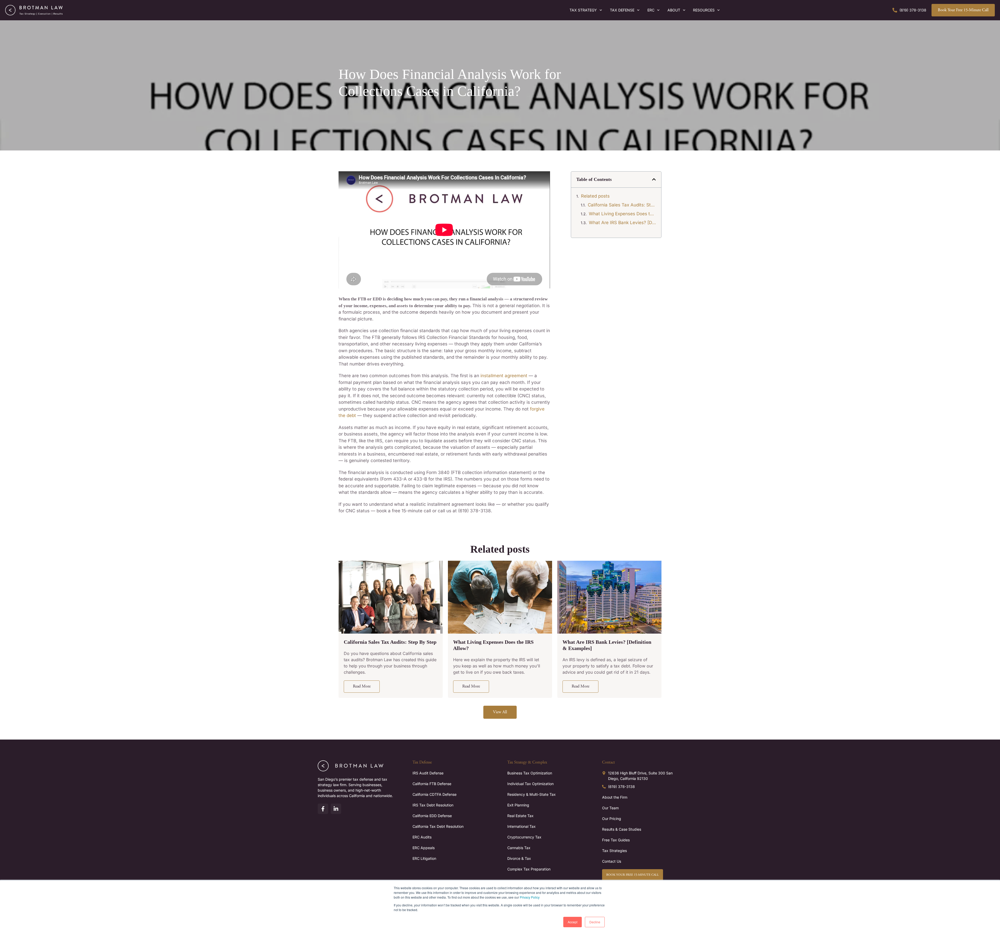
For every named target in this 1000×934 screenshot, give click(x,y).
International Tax (521, 826)
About (673, 10)
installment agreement (503, 375)
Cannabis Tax (518, 847)
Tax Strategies (614, 850)
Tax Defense (622, 10)
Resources (704, 10)
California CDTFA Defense (435, 794)
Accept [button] (572, 922)
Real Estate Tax (520, 815)
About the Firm (614, 797)
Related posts (595, 196)
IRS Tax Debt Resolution (433, 805)
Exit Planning (518, 805)
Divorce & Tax (519, 858)
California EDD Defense (432, 815)
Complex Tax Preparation (529, 869)
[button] (654, 179)
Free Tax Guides (616, 840)
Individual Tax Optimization (530, 783)
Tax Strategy (583, 10)
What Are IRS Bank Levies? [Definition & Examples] (622, 222)
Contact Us (611, 861)
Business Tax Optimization (529, 773)
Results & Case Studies (621, 829)
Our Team (610, 808)
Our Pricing (611, 818)
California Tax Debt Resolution (438, 826)
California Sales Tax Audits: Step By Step (622, 204)
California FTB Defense (432, 783)
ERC (650, 10)
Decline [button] (594, 922)
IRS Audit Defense (428, 773)
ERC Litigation (424, 858)
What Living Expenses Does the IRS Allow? (622, 213)
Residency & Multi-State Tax (531, 794)
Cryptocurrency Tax (524, 837)
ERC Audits (422, 837)
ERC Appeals (424, 847)
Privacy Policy (530, 897)
